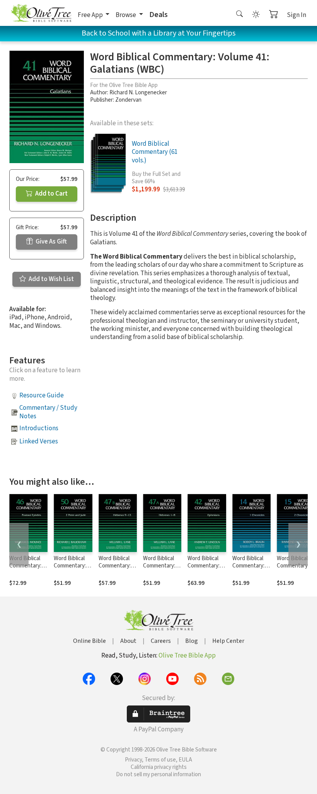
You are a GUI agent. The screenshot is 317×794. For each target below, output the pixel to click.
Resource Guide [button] (41, 395)
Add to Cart (51, 193)
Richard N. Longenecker (138, 93)
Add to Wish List (50, 279)
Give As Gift (50, 241)
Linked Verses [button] (38, 441)
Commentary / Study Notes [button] (48, 412)
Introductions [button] (38, 428)
